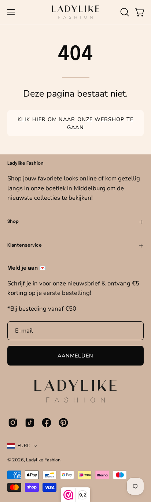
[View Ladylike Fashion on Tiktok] (29, 422)
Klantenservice (24, 245)
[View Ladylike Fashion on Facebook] (46, 422)
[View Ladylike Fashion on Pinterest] (63, 422)
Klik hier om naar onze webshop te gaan (75, 123)
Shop (13, 222)
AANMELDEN (76, 355)
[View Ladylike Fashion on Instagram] (12, 422)
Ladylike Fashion (43, 460)
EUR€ (24, 445)
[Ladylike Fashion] (75, 12)
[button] (124, 12)
